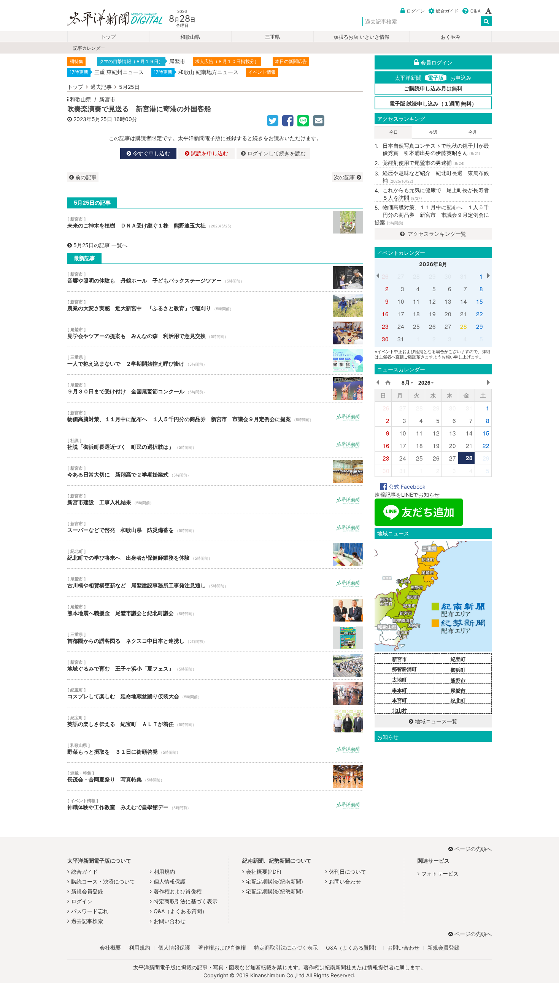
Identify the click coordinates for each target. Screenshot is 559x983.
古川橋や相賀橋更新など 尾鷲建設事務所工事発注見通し (215, 582)
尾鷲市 (458, 691)
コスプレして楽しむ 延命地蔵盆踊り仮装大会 (215, 693)
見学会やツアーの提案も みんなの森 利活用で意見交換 (215, 333)
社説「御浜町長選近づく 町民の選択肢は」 (215, 444)
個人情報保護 (170, 881)
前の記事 (85, 177)
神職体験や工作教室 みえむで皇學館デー (215, 804)
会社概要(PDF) (263, 871)
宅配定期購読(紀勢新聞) (274, 891)
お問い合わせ (170, 921)
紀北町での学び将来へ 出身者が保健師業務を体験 (215, 554)
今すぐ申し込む (150, 153)
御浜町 (458, 670)
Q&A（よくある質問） (180, 911)
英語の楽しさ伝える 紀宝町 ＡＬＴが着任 (215, 721)
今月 (472, 132)
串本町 (399, 690)
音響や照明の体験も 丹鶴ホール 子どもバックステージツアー (215, 277)
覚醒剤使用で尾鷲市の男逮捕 (424, 162)
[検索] (486, 21)
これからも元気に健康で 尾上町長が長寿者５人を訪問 (436, 194)
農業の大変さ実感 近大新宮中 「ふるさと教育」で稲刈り (215, 305)
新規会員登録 (87, 891)
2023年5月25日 (92, 119)
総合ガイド (447, 11)
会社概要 (110, 947)
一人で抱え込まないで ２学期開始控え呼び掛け (215, 360)
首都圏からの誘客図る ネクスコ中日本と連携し (215, 638)
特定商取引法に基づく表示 (186, 901)
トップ (108, 37)
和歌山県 (190, 37)
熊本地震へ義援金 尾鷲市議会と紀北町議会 (215, 610)
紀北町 (458, 700)
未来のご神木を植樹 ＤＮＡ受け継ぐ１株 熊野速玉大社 (215, 222)
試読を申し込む (208, 153)
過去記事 (101, 87)
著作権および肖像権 (178, 891)
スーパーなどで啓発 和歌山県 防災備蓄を (215, 527)
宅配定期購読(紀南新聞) (274, 881)
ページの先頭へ (473, 849)
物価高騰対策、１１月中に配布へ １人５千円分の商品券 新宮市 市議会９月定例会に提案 (215, 416)
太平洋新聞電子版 (109, 18)
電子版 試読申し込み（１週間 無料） (433, 103)
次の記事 (345, 177)
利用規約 (164, 871)
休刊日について (347, 871)
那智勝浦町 (404, 669)
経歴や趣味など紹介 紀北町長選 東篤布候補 (436, 177)
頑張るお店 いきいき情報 (361, 37)
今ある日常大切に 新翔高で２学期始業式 (215, 471)
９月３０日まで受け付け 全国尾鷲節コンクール (215, 388)
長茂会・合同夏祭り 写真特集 (215, 776)
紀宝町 (458, 659)
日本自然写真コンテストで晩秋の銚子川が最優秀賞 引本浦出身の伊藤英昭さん (436, 149)
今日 (393, 132)
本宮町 (399, 700)
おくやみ (451, 37)
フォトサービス (440, 873)
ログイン (416, 11)
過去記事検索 (87, 921)
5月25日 (129, 87)
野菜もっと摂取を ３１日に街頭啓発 (215, 748)
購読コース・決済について (103, 881)
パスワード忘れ (89, 911)
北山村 (399, 710)
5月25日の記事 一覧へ (100, 245)
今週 (433, 132)
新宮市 (107, 99)
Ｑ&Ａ (475, 11)
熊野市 (458, 680)
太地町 (399, 680)
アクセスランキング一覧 (436, 233)
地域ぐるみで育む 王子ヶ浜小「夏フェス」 (215, 665)
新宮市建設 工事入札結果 (215, 499)
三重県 (272, 37)
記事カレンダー (89, 48)
